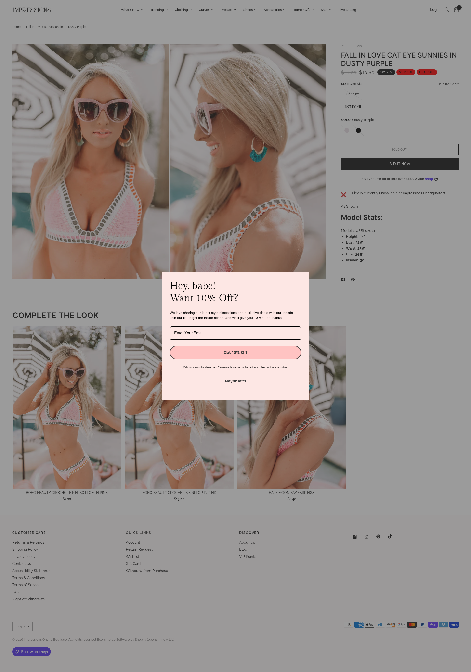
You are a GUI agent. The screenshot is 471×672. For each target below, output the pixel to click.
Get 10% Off (235, 352)
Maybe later (235, 381)
